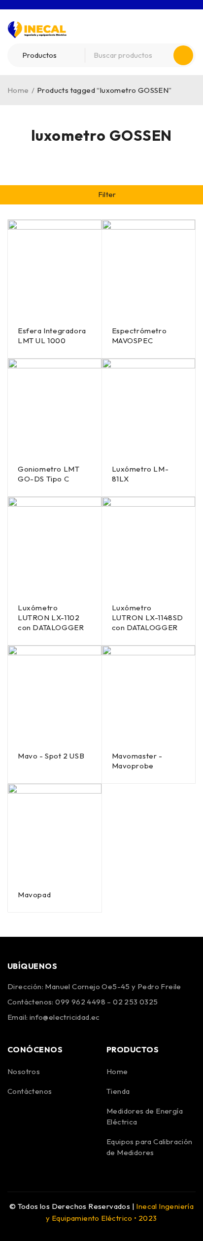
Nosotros (23, 1071)
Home (18, 90)
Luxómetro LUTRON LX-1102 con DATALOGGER (51, 617)
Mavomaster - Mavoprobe (137, 760)
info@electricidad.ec (65, 1017)
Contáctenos (29, 1091)
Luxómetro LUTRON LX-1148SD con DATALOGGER (148, 617)
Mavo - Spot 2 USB (51, 756)
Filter (107, 194)
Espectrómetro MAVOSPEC (139, 335)
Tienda (118, 1091)
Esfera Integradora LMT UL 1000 (52, 335)
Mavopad (34, 894)
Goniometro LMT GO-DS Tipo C (48, 473)
